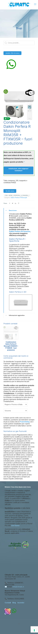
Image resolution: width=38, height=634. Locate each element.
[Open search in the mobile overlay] (19, 43)
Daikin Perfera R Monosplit (19, 197)
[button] (31, 93)
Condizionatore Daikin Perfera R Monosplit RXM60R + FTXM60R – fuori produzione (11, 346)
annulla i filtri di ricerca (12, 53)
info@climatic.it (18, 587)
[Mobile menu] (35, 4)
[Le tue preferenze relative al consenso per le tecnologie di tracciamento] (34, 630)
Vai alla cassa (10, 191)
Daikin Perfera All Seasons (19, 231)
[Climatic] (19, 4)
